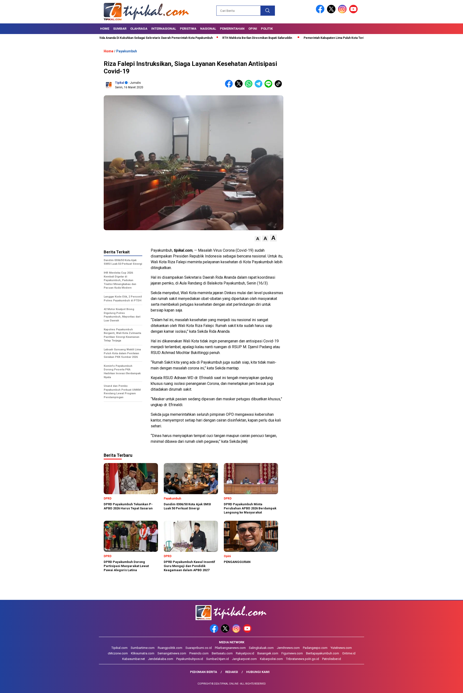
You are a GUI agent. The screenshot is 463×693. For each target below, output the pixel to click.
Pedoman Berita (203, 672)
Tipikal (119, 82)
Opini (252, 28)
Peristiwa (188, 28)
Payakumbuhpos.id (189, 659)
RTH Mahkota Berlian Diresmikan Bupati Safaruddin (233, 38)
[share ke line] (269, 86)
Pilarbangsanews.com (230, 648)
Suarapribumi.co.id (198, 648)
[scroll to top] (445, 685)
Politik (267, 28)
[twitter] (332, 12)
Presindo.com (199, 653)
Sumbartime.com (143, 648)
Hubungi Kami (258, 672)
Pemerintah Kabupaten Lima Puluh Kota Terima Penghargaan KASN (325, 38)
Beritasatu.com (222, 653)
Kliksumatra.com (142, 653)
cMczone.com (118, 653)
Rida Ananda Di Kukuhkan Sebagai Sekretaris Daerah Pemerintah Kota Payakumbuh (131, 38)
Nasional (208, 28)
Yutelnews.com (341, 648)
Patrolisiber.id (331, 659)
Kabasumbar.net (133, 659)
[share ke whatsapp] (250, 86)
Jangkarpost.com (244, 659)
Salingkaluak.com (261, 648)
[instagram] (343, 12)
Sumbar (119, 28)
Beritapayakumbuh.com (322, 653)
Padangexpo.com (315, 648)
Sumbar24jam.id (217, 659)
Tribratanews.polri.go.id (302, 659)
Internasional (163, 28)
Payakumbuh (126, 51)
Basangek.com (267, 653)
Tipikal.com (119, 648)
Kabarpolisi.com (271, 659)
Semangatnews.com (171, 653)
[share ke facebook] (230, 86)
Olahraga (138, 28)
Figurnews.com (292, 653)
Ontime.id (348, 653)
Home (104, 28)
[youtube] (354, 12)
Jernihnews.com (288, 648)
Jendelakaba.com (160, 659)
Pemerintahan (232, 28)
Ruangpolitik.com (170, 648)
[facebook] (321, 12)
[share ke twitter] (240, 86)
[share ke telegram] (260, 86)
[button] (258, 239)
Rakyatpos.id (245, 653)
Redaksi (231, 672)
